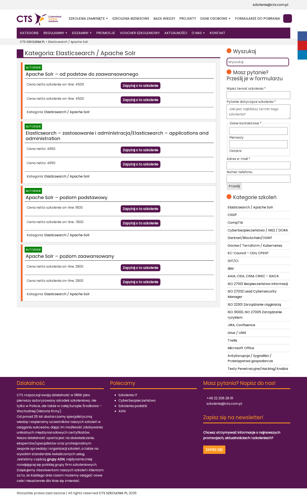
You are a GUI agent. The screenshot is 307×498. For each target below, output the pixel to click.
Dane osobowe (213, 18)
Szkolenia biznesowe (130, 18)
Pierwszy (236, 137)
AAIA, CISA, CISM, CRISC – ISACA (253, 276)
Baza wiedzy (164, 18)
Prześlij (234, 186)
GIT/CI (233, 260)
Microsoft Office (241, 348)
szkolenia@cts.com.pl (270, 4)
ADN (122, 411)
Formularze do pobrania (257, 18)
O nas (197, 33)
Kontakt (217, 33)
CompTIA (235, 222)
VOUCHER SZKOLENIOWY (140, 33)
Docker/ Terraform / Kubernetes (255, 245)
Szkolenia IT (127, 395)
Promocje (105, 33)
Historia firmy (49, 411)
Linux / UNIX (237, 332)
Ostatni (235, 150)
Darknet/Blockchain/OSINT (250, 237)
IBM (230, 268)
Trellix (232, 340)
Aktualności (175, 33)
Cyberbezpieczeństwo (137, 400)
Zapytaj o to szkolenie (140, 85)
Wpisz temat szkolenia (246, 88)
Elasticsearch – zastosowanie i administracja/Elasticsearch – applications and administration (117, 136)
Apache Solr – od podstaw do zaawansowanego (82, 74)
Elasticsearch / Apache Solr (67, 112)
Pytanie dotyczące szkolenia (251, 101)
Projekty (187, 18)
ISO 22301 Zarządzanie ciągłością (254, 304)
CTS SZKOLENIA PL (113, 493)
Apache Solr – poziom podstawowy (66, 197)
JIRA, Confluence (241, 325)
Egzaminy (80, 33)
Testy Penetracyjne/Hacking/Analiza (258, 368)
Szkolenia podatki (132, 406)
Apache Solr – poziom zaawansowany (70, 256)
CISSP (232, 214)
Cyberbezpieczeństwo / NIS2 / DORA (258, 230)
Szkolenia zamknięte (87, 18)
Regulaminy (53, 33)
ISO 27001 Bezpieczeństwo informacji (258, 283)
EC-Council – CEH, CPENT (248, 253)
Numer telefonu (239, 172)
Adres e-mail (238, 158)
